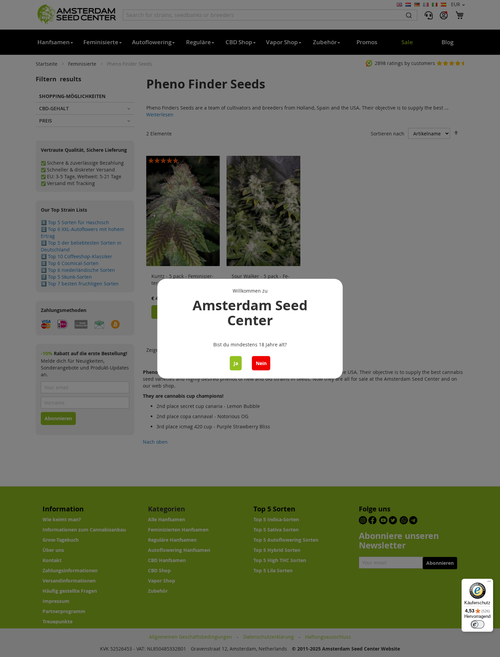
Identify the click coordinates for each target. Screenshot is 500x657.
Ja (236, 363)
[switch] (477, 624)
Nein (261, 363)
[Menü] (489, 583)
